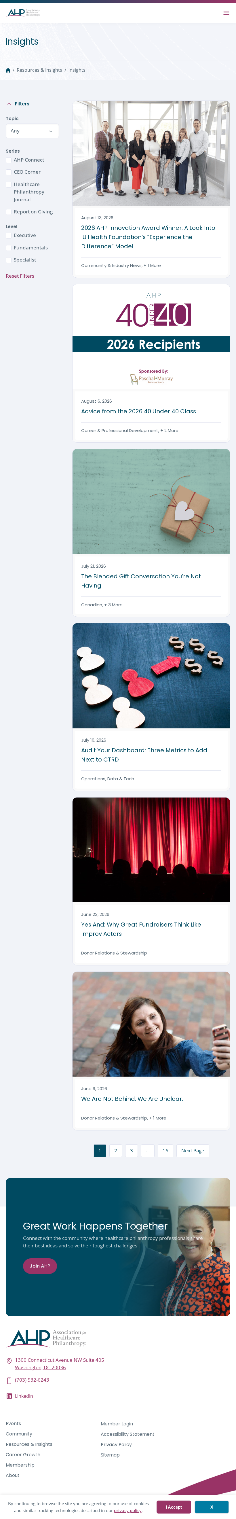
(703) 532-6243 (32, 1379)
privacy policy (128, 1510)
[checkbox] (32, 160)
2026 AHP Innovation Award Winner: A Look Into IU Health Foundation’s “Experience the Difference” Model (148, 237)
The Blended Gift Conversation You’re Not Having (141, 581)
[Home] (8, 70)
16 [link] (165, 1150)
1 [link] (99, 1150)
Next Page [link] (192, 1150)
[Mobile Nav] (226, 13)
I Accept (174, 1507)
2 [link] (115, 1150)
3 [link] (131, 1150)
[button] (32, 131)
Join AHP (40, 1266)
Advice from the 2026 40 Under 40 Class (139, 411)
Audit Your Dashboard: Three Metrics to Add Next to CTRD (144, 755)
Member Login (117, 1423)
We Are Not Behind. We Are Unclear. (132, 1099)
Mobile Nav (226, 13)
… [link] (148, 1150)
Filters (22, 104)
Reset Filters (20, 275)
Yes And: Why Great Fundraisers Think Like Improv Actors (141, 929)
